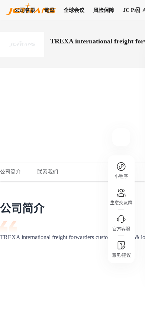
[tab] (14, 172)
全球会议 (74, 10)
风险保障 (103, 10)
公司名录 (24, 10)
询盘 (49, 10)
